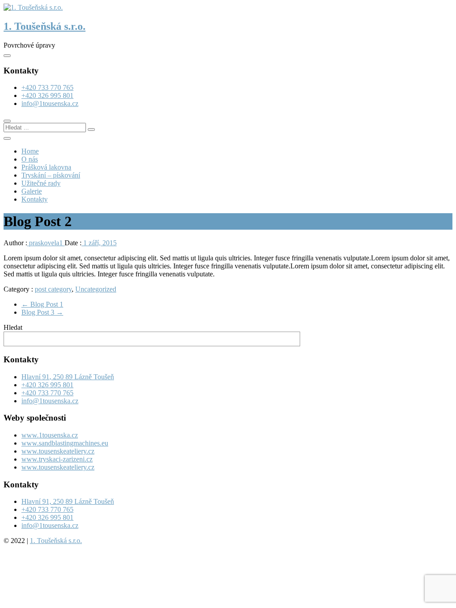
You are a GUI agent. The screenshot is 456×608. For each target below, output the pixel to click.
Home (30, 151)
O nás (29, 159)
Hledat (13, 327)
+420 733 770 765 (47, 87)
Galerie (31, 191)
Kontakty (34, 199)
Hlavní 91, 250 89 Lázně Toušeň (67, 377)
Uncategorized (95, 289)
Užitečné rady (41, 183)
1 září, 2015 (99, 243)
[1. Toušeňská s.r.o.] (33, 7)
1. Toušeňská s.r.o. (45, 26)
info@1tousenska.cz (49, 103)
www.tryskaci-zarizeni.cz (57, 459)
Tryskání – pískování (50, 175)
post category (53, 289)
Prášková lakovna (46, 167)
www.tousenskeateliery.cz (57, 451)
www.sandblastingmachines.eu (64, 443)
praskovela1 (46, 243)
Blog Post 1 (42, 304)
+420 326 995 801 (47, 95)
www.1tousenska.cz (49, 435)
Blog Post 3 (42, 312)
